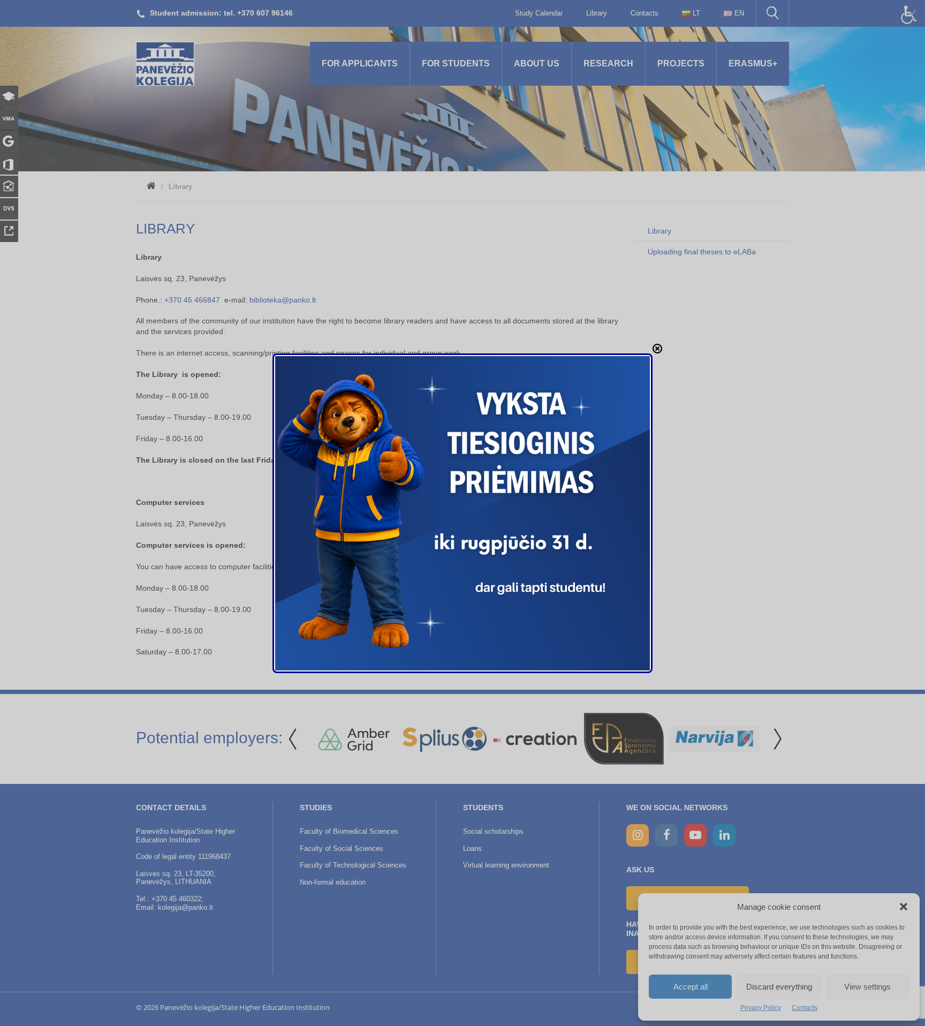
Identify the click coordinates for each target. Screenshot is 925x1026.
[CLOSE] (657, 348)
